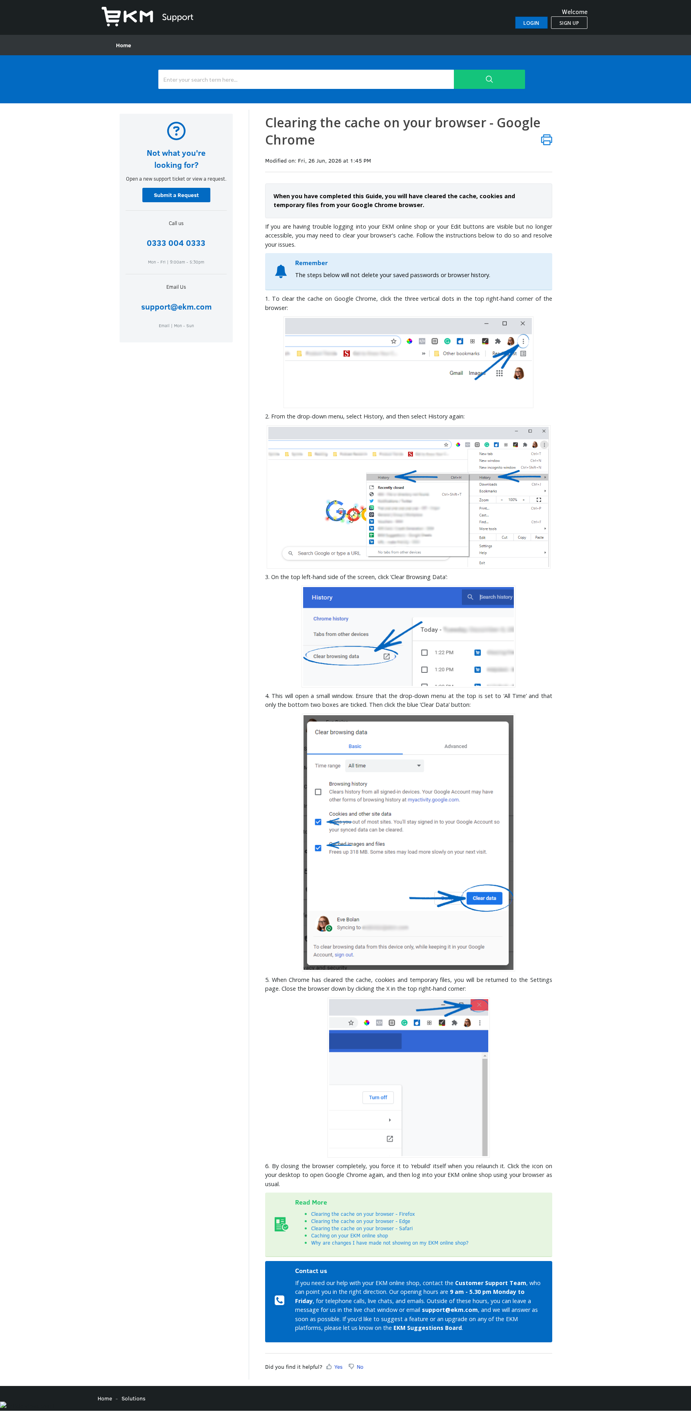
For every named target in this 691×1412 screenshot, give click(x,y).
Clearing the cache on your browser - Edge (360, 1221)
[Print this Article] (546, 139)
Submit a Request (176, 195)
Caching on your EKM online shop (349, 1235)
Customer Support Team (490, 1283)
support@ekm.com (176, 306)
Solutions (134, 1398)
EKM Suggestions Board (427, 1328)
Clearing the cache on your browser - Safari (362, 1228)
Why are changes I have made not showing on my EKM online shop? (390, 1242)
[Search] (489, 79)
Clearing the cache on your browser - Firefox (363, 1213)
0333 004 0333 (176, 242)
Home (123, 45)
